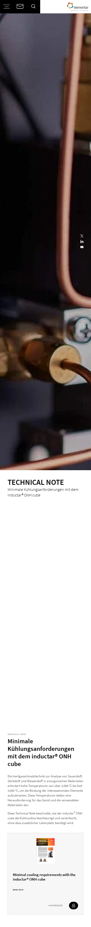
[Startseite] (77, 6)
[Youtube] (81, 247)
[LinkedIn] (81, 241)
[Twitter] (81, 236)
